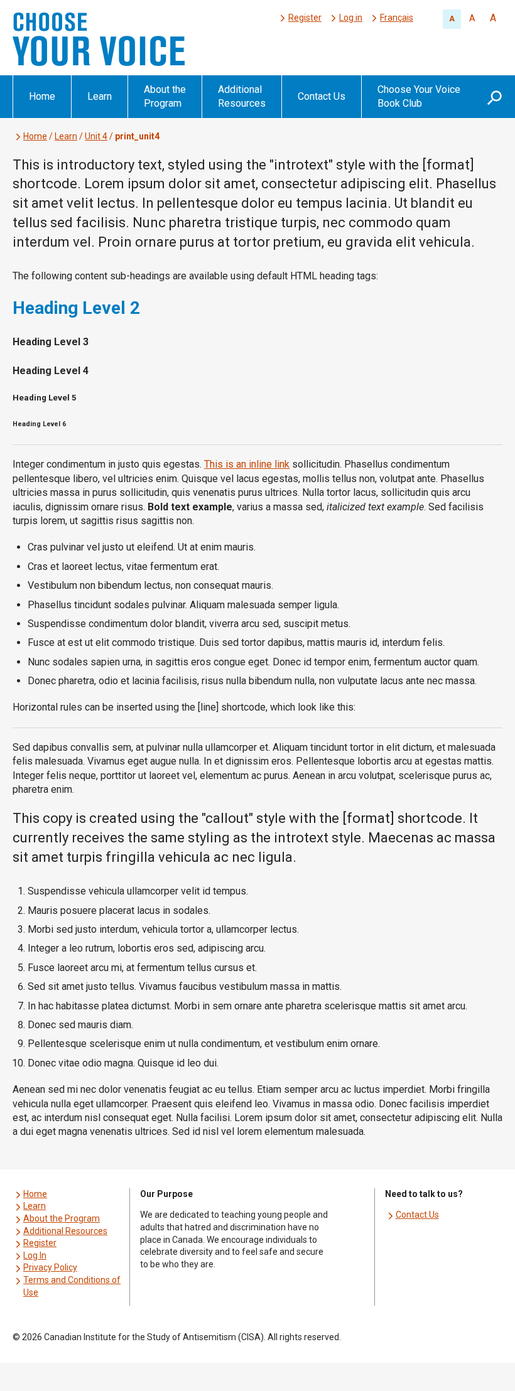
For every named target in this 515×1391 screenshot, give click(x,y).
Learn (99, 96)
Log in (350, 18)
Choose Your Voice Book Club (418, 96)
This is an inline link (247, 464)
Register (305, 18)
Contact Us (321, 96)
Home (42, 96)
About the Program (165, 96)
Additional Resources (242, 96)
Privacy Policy (50, 1267)
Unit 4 (96, 136)
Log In (34, 1255)
